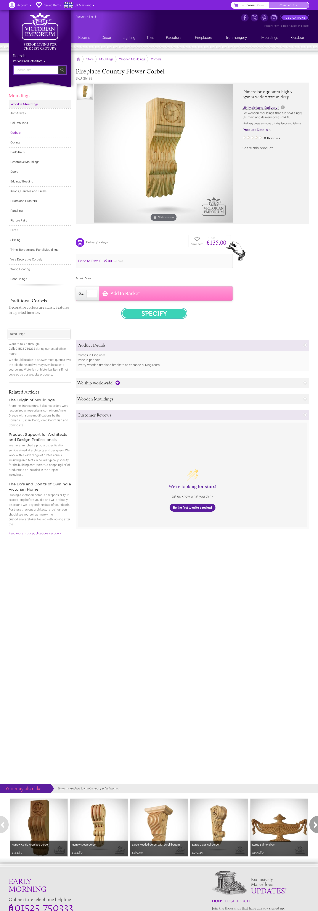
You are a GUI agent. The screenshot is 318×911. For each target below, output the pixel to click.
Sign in (93, 16)
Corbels (15, 132)
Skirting (15, 240)
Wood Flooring (20, 269)
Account (81, 16)
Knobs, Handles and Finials (28, 191)
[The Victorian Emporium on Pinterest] (264, 17)
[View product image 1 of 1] (85, 92)
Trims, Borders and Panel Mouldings (34, 249)
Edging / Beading (21, 181)
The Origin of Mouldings (32, 400)
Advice (293, 25)
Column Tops (19, 123)
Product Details (255, 130)
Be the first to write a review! (192, 507)
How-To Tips (280, 25)
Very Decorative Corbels (26, 259)
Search (19, 55)
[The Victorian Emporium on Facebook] (245, 17)
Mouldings (20, 95)
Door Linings (18, 279)
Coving (15, 142)
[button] (192, 345)
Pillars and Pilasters (23, 201)
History (268, 25)
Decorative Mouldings (24, 162)
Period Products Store (28, 61)
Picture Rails (18, 220)
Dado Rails (17, 152)
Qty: (81, 293)
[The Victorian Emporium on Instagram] (274, 17)
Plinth (14, 230)
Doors (14, 171)
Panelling (16, 210)
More (305, 25)
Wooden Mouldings (24, 103)
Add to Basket (125, 293)
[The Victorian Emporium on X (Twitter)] (254, 17)
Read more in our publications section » (35, 533)
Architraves (18, 113)
